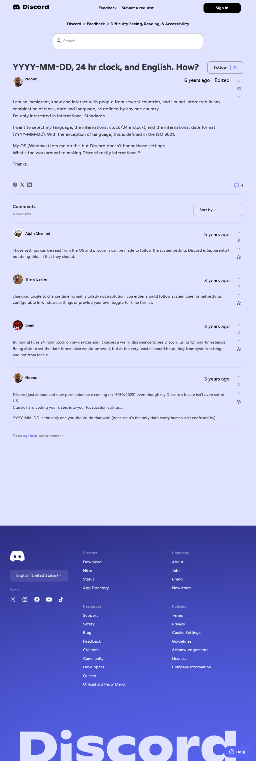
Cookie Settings (186, 633)
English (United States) (37, 575)
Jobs (176, 571)
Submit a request (138, 8)
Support (90, 615)
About (177, 562)
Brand (177, 579)
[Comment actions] (238, 257)
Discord (74, 24)
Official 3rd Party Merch (104, 684)
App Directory (96, 588)
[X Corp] (22, 185)
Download (92, 562)
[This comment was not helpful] (238, 248)
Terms (177, 615)
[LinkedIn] (29, 185)
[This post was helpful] (238, 81)
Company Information (191, 667)
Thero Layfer (36, 279)
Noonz (31, 79)
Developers (93, 667)
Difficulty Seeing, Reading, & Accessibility (149, 24)
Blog (87, 633)
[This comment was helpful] (238, 232)
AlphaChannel (37, 233)
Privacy (178, 624)
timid (29, 325)
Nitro (87, 571)
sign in (28, 436)
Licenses (179, 659)
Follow (220, 67)
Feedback (107, 8)
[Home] (31, 8)
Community (93, 659)
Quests (89, 676)
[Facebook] (15, 185)
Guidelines (182, 641)
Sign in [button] (222, 8)
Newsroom (182, 588)
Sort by (207, 210)
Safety (88, 624)
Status (88, 579)
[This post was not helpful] (238, 97)
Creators (90, 650)
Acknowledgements (190, 650)
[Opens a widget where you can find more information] (237, 752)
